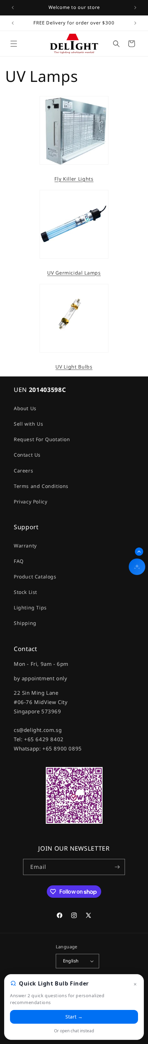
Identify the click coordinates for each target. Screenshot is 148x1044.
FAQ (19, 561)
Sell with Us (28, 423)
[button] (13, 43)
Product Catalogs (35, 576)
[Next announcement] (135, 7)
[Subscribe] (117, 867)
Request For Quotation (42, 439)
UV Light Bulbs (73, 367)
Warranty (25, 545)
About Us (25, 408)
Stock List (25, 592)
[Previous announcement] (12, 7)
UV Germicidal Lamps (74, 273)
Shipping (25, 623)
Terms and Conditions (41, 486)
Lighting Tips (30, 607)
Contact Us (27, 454)
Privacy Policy (30, 501)
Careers (23, 470)
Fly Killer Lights (73, 179)
